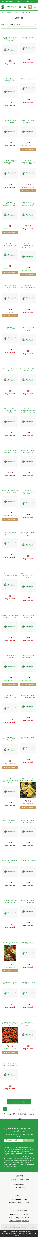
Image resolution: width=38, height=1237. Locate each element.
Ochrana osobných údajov (19, 1221)
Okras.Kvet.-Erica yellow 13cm (28, 616)
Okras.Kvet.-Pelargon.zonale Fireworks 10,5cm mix (10, 203)
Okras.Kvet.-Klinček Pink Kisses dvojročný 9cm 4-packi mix (28, 203)
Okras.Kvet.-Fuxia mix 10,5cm (10, 369)
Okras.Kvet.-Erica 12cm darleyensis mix (28, 369)
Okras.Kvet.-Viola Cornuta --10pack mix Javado (28, 328)
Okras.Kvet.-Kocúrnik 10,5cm (28, 983)
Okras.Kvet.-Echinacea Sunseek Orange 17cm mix (10, 1023)
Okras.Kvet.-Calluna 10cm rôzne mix (28, 451)
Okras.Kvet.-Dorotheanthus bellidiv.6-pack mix (28, 245)
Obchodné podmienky (19, 1214)
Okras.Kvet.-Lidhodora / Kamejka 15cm (10, 616)
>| (33, 1109)
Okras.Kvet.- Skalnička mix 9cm (10, 821)
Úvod (2, 13)
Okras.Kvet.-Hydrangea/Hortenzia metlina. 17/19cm (28, 162)
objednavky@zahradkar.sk (12, 1)
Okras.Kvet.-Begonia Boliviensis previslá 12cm (10, 162)
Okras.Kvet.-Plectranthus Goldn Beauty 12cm (9, 697)
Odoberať (28, 1140)
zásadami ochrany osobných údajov (15, 1151)
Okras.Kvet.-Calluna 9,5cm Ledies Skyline (10, 983)
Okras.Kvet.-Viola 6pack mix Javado (28, 656)
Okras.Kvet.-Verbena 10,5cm (28, 38)
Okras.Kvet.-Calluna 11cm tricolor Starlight (27, 821)
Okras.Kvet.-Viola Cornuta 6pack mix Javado (10, 410)
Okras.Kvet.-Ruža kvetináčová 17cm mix (28, 779)
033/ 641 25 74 (29, 1)
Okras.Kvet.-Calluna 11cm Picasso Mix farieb (28, 533)
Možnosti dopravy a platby (19, 1217)
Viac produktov (19, 1102)
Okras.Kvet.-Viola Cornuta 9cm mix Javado (10, 287)
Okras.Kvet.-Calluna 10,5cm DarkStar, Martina (10, 38)
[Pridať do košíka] (28, 149)
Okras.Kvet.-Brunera (28, 79)
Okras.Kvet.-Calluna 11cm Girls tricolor (28, 901)
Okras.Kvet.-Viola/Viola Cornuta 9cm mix (10, 491)
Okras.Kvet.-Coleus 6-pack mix (10, 943)
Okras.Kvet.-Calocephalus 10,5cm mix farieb (10, 738)
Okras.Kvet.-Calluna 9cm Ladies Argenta (28, 696)
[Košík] (30, 7)
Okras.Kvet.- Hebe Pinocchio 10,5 (10, 121)
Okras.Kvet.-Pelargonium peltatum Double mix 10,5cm (28, 410)
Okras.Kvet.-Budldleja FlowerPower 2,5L (10, 656)
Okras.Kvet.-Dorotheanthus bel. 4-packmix (27, 287)
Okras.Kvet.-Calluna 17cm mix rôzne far (28, 738)
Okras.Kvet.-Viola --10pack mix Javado (10, 574)
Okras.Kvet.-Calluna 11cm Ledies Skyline (10, 1064)
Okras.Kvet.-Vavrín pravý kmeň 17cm (10, 451)
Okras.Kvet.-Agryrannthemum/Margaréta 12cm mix (10, 780)
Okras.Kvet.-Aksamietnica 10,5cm (10, 328)
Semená (9, 13)
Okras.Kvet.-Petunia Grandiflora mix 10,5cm (28, 575)
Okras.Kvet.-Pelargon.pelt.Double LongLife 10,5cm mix (28, 492)
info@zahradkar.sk (21, 1202)
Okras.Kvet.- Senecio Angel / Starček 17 (28, 943)
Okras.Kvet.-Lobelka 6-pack (10, 861)
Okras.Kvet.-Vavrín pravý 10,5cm (10, 533)
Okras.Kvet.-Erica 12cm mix (28, 861)
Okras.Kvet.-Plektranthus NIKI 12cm (10, 80)
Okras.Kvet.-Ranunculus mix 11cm (10, 244)
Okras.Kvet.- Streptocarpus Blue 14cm (28, 1023)
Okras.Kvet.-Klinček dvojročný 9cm (27, 121)
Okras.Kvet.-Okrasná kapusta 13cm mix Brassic (10, 902)
